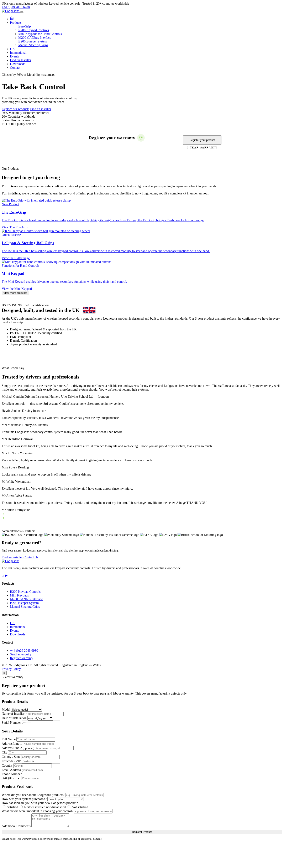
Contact (15, 67)
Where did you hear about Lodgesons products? (33, 795)
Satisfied (12, 807)
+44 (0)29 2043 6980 (16, 7)
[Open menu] (21, 12)
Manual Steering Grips (33, 45)
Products (15, 22)
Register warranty (21, 658)
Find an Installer (20, 60)
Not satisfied (79, 807)
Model (6, 709)
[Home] (12, 19)
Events (14, 56)
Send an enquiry (20, 654)
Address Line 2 (18, 748)
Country (7, 765)
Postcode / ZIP (11, 761)
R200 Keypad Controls (33, 30)
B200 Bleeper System (32, 41)
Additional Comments (16, 826)
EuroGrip (24, 26)
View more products (15, 292)
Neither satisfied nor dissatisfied (44, 807)
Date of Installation (14, 718)
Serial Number (11, 722)
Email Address (11, 770)
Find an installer (40, 109)
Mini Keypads (19, 595)
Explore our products (15, 109)
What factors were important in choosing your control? (37, 811)
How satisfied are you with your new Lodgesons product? (40, 803)
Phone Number (12, 774)
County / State (11, 756)
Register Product (142, 831)
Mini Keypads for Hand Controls (40, 34)
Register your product (202, 140)
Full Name (9, 739)
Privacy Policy (11, 669)
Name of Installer (13, 713)
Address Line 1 (12, 743)
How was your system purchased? (24, 799)
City (4, 752)
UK (12, 49)
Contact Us (30, 557)
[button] (142, 514)
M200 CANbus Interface (34, 37)
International (18, 52)
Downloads (17, 64)
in (3, 575)
